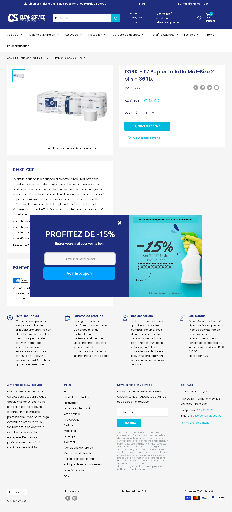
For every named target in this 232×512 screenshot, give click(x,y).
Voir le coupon (79, 273)
